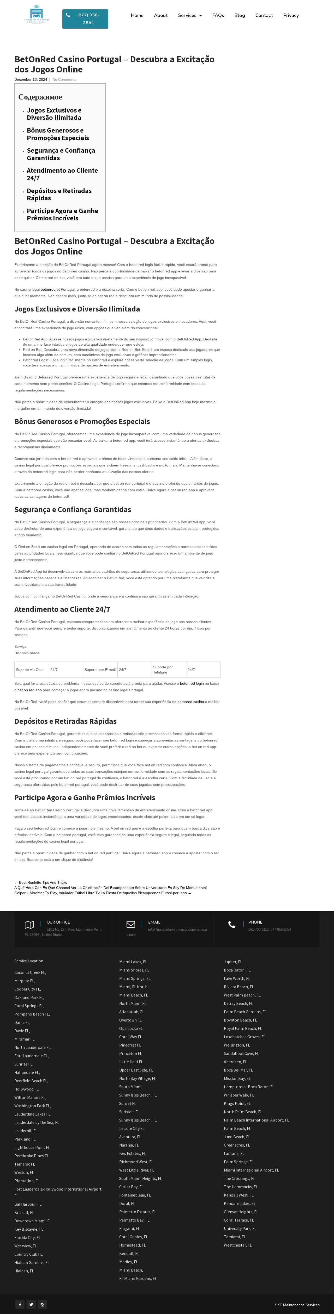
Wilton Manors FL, (30, 1097)
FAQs (218, 15)
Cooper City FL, (27, 989)
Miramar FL (24, 1039)
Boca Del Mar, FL (238, 1070)
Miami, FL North (133, 986)
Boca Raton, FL (237, 970)
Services (187, 15)
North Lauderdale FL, (33, 1047)
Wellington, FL (237, 1045)
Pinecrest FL (130, 1045)
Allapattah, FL (131, 1011)
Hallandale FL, (27, 1072)
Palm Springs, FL (239, 1161)
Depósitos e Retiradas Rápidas (59, 194)
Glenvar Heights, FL (241, 1212)
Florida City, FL (27, 1237)
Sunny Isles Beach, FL (138, 1095)
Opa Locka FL (131, 1028)
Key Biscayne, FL (28, 1229)
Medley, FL (128, 1262)
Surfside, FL (129, 1111)
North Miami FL (132, 1003)
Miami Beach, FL (133, 995)
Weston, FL (24, 1172)
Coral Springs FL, (29, 1005)
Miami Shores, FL (134, 970)
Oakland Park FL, (29, 997)
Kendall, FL (129, 1253)
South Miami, (130, 1086)
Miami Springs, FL (135, 978)
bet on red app (29, 690)
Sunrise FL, (23, 1064)
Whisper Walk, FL (239, 1095)
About (161, 15)
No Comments (64, 79)
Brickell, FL (24, 1212)
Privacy (291, 15)
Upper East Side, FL (136, 1070)
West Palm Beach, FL (242, 995)
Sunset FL (127, 1103)
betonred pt (50, 289)
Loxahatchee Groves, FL (245, 1036)
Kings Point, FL (237, 1103)
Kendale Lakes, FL (240, 1203)
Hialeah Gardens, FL (32, 1262)
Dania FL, (22, 1022)
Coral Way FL (130, 1036)
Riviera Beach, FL (239, 986)
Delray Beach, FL (238, 1003)
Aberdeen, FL (235, 1061)
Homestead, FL (132, 1245)
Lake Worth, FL (237, 978)
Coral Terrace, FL (239, 1220)
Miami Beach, (131, 1270)
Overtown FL (130, 1020)
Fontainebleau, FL (135, 1195)
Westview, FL (25, 1246)
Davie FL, (22, 1030)
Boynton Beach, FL (240, 1020)
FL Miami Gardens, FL (138, 1278)
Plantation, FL (27, 1181)
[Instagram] (42, 1304)
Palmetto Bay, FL (134, 1220)
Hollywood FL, (27, 1089)
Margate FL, (24, 980)
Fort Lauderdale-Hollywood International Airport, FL (58, 1192)
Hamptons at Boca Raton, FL (249, 1086)
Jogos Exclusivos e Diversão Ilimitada (54, 113)
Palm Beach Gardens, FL (245, 1011)
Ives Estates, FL (132, 1153)
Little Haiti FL (131, 1061)
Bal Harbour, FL (27, 1204)
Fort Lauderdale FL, (31, 1055)
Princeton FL (130, 1053)
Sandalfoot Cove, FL (241, 1053)
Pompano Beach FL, (32, 1014)
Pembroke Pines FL (31, 1156)
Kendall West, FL (239, 1195)
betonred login (192, 683)
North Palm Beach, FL (243, 1111)
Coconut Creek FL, (30, 972)
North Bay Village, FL (137, 1078)
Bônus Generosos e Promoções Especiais (58, 134)
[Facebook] (20, 1304)
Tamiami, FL (235, 1237)
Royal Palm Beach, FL (243, 1028)
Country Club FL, (28, 1254)
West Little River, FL (136, 1170)
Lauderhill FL (26, 1131)
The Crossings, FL (239, 1178)
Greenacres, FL (237, 1145)
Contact (264, 15)
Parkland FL (24, 1139)
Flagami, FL (129, 1228)
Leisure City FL (132, 1128)
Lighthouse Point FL (32, 1147)
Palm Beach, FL (237, 1128)
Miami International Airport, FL (251, 1170)
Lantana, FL (234, 1153)
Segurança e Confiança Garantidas (61, 154)
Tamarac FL (24, 1164)
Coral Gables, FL (133, 1237)
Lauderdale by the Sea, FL (36, 1122)
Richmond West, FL (136, 1161)
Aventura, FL (130, 1136)
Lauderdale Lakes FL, (32, 1114)
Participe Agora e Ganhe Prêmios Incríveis (62, 214)
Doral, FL (127, 1203)
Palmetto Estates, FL (137, 1212)
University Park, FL (240, 1228)
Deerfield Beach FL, (31, 1080)
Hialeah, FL (24, 1271)
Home (137, 15)
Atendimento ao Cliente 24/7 (62, 174)
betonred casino (190, 702)
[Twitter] (31, 1304)
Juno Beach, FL (237, 1136)
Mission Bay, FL (237, 1078)
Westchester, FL (238, 1245)
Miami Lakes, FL (133, 961)
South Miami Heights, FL (141, 1178)
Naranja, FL (129, 1145)
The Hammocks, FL (241, 1187)
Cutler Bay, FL (131, 1187)
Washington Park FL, (33, 1106)
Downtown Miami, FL (32, 1221)
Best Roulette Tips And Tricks (40, 882)
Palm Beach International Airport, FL (256, 1120)
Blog (240, 15)
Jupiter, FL (233, 961)
